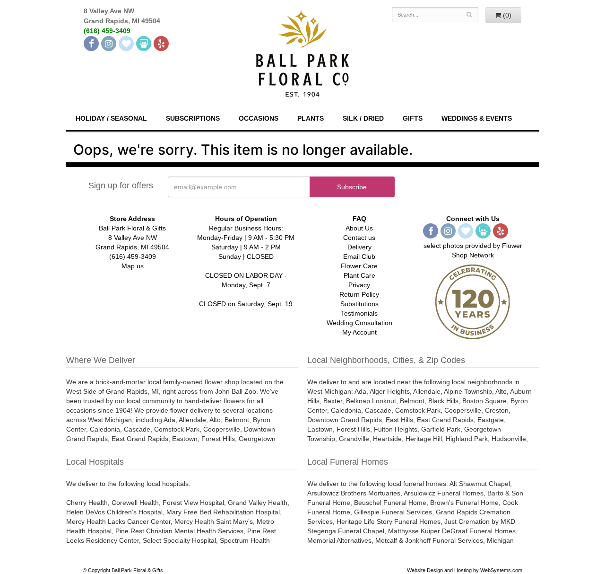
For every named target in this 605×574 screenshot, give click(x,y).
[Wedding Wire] (143, 43)
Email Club (359, 256)
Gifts (413, 118)
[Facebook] (91, 43)
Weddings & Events (476, 118)
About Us (359, 228)
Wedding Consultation (359, 323)
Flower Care (359, 266)
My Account (359, 332)
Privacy (359, 285)
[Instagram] (108, 43)
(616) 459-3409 (107, 31)
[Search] (469, 14)
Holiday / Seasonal (111, 118)
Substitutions (359, 304)
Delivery (359, 247)
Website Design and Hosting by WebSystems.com (464, 570)
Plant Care (359, 275)
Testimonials (359, 313)
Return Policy (359, 294)
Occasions (258, 118)
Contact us (359, 237)
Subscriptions (193, 118)
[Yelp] (161, 43)
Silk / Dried (363, 118)
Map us (132, 266)
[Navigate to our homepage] (302, 52)
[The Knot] (126, 43)
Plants (310, 118)
